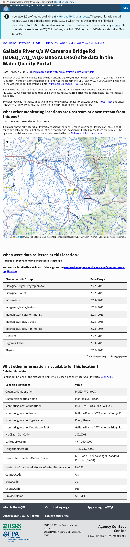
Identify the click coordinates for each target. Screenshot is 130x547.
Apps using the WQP (100, 507)
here (117, 25)
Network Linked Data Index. (87, 133)
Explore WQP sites (57, 516)
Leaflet (18, 236)
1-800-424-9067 (97, 536)
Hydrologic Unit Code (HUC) (63, 83)
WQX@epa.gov (117, 536)
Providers (24, 42)
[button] (7, 141)
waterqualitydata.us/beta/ (73, 16)
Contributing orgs (57, 507)
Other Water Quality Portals (21, 516)
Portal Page (106, 101)
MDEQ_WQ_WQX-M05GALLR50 (86, 42)
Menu (125, 7)
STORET (38, 42)
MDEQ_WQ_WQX (55, 42)
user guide (107, 376)
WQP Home (9, 42)
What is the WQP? (14, 507)
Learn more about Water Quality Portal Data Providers (62, 71)
